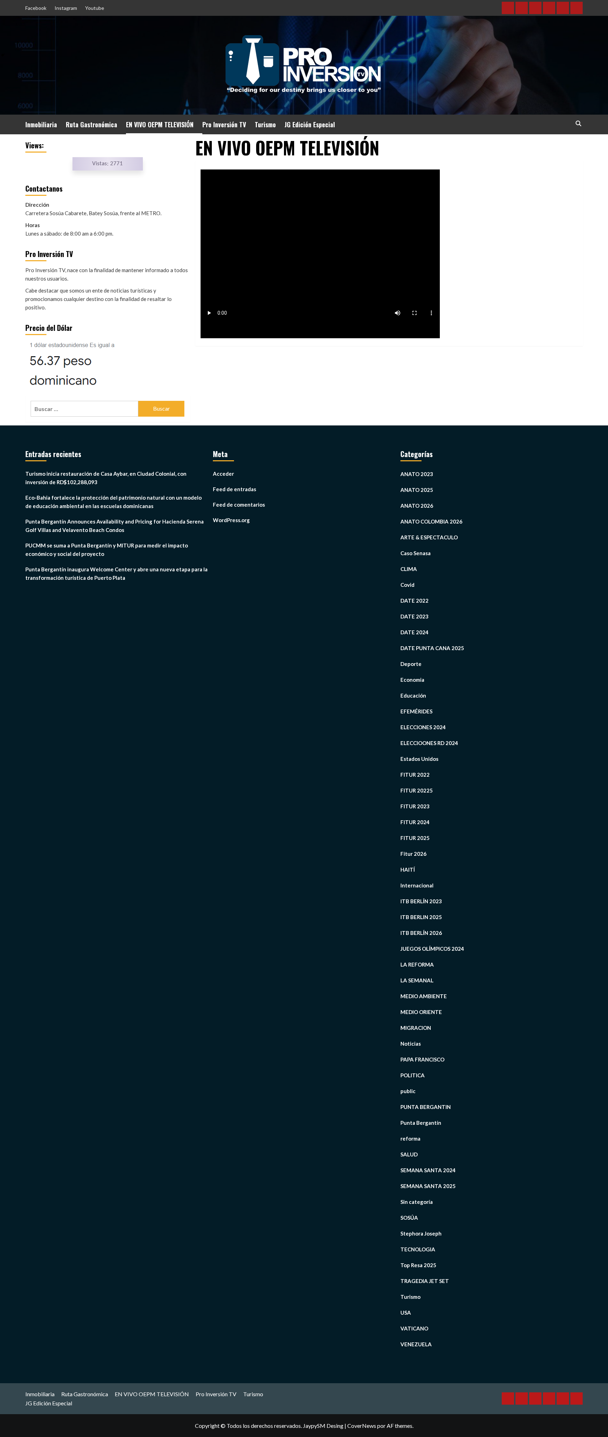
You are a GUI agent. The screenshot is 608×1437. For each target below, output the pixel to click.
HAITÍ (407, 869)
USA (405, 1312)
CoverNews (361, 1425)
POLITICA (412, 1075)
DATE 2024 (414, 632)
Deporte (411, 664)
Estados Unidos (419, 759)
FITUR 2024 (415, 822)
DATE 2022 (414, 600)
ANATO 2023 (416, 474)
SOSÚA (409, 1217)
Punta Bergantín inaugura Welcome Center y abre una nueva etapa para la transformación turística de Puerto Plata (116, 573)
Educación (413, 695)
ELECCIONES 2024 (423, 727)
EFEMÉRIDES (416, 711)
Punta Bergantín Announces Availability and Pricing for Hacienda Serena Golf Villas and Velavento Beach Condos (114, 525)
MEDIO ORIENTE (421, 1012)
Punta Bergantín (420, 1123)
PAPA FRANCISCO (422, 1059)
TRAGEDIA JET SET (424, 1281)
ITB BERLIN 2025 (421, 917)
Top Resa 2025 (418, 1265)
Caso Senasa (415, 553)
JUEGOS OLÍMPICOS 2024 (432, 948)
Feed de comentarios (239, 504)
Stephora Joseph (421, 1233)
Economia (412, 679)
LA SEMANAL (416, 980)
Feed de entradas (234, 489)
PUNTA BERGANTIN (425, 1107)
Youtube (94, 8)
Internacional (416, 885)
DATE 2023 (414, 616)
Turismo (265, 124)
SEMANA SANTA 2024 (428, 1170)
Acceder (223, 473)
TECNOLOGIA (417, 1249)
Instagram (66, 8)
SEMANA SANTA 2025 (428, 1186)
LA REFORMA (417, 964)
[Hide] (3, 55)
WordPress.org (231, 520)
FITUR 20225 (416, 790)
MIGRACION (415, 1028)
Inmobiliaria (41, 124)
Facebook (35, 8)
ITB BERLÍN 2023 (421, 901)
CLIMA (408, 569)
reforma (410, 1138)
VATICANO (414, 1328)
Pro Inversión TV (224, 124)
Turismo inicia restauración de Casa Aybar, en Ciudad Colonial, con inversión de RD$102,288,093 (105, 477)
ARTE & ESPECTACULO (429, 537)
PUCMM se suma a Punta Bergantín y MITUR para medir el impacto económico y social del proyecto (106, 549)
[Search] (578, 123)
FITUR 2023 (415, 806)
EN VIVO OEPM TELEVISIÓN (160, 124)
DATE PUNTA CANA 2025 (432, 648)
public (408, 1091)
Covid (407, 585)
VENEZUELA (416, 1344)
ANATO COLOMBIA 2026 (431, 521)
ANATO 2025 (416, 490)
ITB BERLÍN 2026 (421, 933)
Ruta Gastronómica (91, 124)
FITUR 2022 (415, 774)
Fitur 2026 (413, 854)
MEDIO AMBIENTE (423, 996)
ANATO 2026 (416, 505)
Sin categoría (416, 1202)
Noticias (410, 1043)
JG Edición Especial (310, 124)
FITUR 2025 (415, 838)
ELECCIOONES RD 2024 (429, 743)
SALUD (409, 1154)
